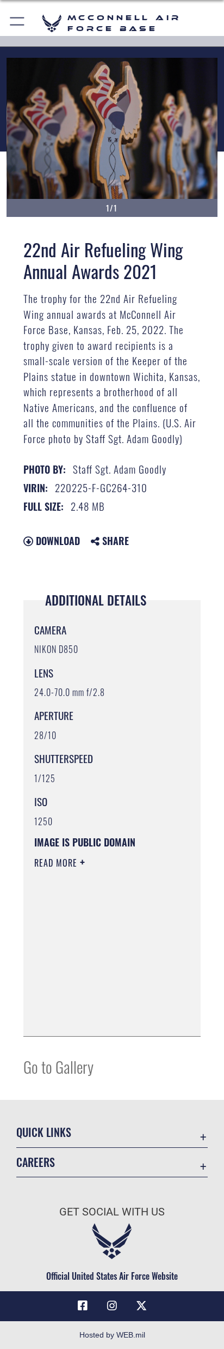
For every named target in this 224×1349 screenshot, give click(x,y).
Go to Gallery (58, 1066)
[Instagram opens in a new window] (112, 1306)
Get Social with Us (112, 1212)
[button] (17, 23)
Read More (57, 862)
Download (56, 541)
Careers (35, 1162)
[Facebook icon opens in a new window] (82, 1306)
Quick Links (43, 1132)
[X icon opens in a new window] (141, 1306)
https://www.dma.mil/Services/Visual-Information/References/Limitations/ (100, 1016)
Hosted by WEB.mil (112, 1334)
